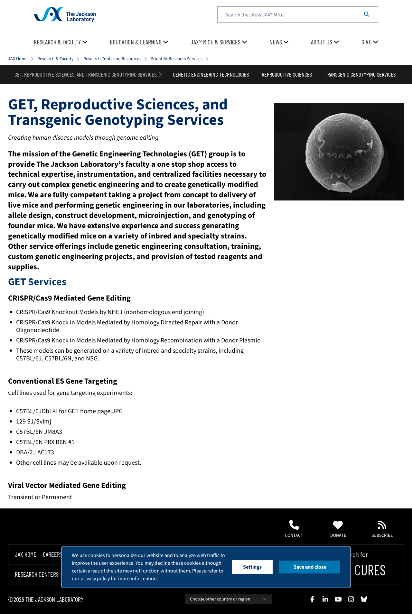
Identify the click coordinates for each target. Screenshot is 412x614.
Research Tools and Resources (112, 59)
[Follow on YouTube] (338, 599)
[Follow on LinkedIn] (325, 599)
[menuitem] (61, 42)
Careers (52, 554)
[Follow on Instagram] (351, 599)
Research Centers (37, 574)
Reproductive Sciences (287, 74)
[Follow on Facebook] (312, 599)
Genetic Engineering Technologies (211, 74)
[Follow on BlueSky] (364, 599)
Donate (338, 535)
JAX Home (18, 59)
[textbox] (297, 14)
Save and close (310, 567)
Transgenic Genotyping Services (360, 74)
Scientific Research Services (176, 59)
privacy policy (95, 578)
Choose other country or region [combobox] (220, 599)
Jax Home (25, 554)
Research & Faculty (55, 59)
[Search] (366, 14)
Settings (252, 567)
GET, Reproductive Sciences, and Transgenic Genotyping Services (85, 74)
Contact (294, 535)
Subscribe (382, 535)
